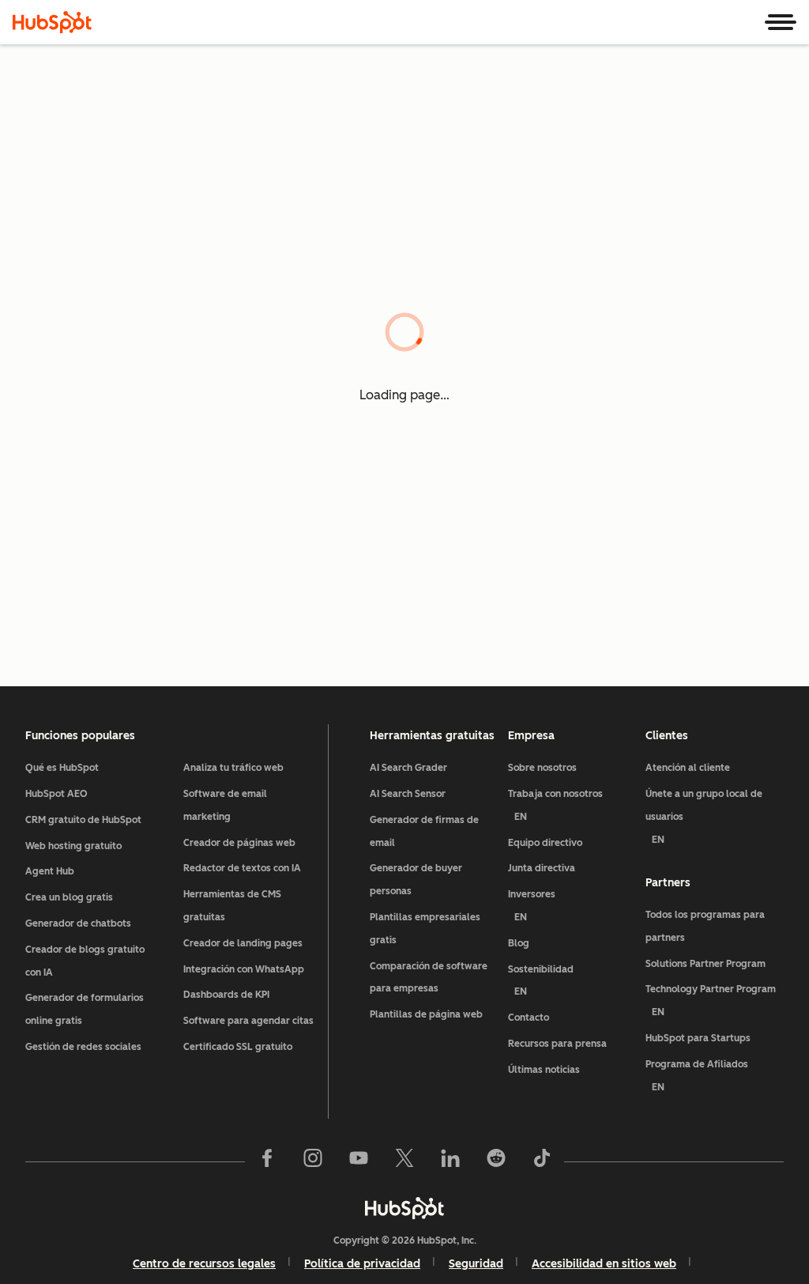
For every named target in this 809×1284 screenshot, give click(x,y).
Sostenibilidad (541, 981)
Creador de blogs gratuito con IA (85, 961)
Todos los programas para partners (705, 926)
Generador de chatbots (78, 923)
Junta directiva (541, 868)
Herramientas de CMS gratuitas (232, 906)
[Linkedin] (450, 1161)
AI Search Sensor (408, 793)
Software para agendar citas (248, 1020)
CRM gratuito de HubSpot (83, 819)
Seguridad (476, 1264)
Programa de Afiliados (696, 1076)
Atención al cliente (687, 767)
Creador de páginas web (239, 842)
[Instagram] (313, 1161)
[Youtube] (358, 1161)
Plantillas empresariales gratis (425, 929)
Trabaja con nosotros (555, 805)
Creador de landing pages (243, 943)
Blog (518, 943)
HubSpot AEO (56, 793)
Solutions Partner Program (705, 963)
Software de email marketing (225, 805)
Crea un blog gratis (69, 897)
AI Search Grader (408, 767)
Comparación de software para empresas (428, 978)
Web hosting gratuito (73, 846)
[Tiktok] (542, 1161)
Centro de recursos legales (204, 1264)
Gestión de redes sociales (83, 1046)
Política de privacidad (362, 1264)
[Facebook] (267, 1161)
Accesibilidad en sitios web (604, 1264)
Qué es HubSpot (62, 767)
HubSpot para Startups (698, 1038)
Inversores (531, 906)
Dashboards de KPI (226, 994)
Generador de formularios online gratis (84, 1009)
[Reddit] (496, 1161)
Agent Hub (49, 871)
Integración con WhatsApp (243, 969)
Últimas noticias (544, 1069)
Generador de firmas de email (424, 831)
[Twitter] (404, 1161)
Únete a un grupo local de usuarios (703, 816)
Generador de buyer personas (416, 880)
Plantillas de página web (426, 1014)
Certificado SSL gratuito (237, 1046)
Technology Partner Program (710, 1001)
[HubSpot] (52, 22)
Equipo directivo (545, 842)
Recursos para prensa (557, 1043)
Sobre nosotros (542, 767)
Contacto (528, 1017)
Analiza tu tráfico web (233, 767)
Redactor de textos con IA (242, 868)
